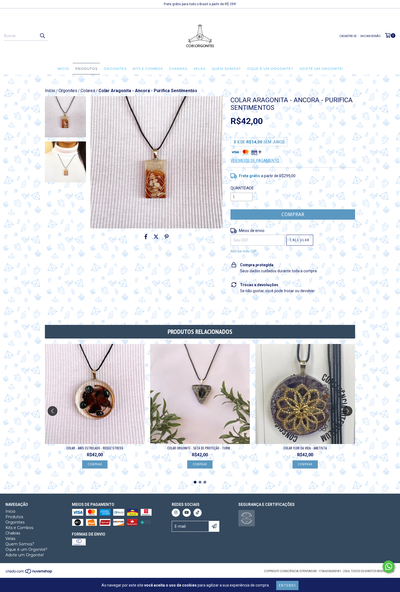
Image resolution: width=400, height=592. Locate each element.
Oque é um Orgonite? (270, 69)
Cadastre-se (348, 36)
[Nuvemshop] (29, 572)
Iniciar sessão (370, 36)
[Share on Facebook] (145, 236)
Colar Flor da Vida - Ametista (305, 448)
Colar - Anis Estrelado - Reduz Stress (94, 448)
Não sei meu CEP (243, 251)
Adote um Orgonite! (321, 69)
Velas (199, 69)
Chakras (178, 69)
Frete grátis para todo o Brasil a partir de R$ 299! (200, 4)
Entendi (287, 585)
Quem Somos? (226, 69)
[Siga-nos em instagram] (176, 513)
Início (63, 69)
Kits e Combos (148, 69)
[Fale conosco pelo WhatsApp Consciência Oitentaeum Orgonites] (389, 566)
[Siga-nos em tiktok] (197, 513)
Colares (88, 90)
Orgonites (115, 69)
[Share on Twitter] (156, 236)
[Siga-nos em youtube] (187, 513)
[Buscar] (42, 36)
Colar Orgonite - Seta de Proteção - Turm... (199, 448)
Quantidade (242, 188)
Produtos (86, 69)
